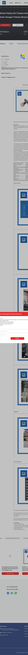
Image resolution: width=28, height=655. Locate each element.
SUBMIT (17, 338)
